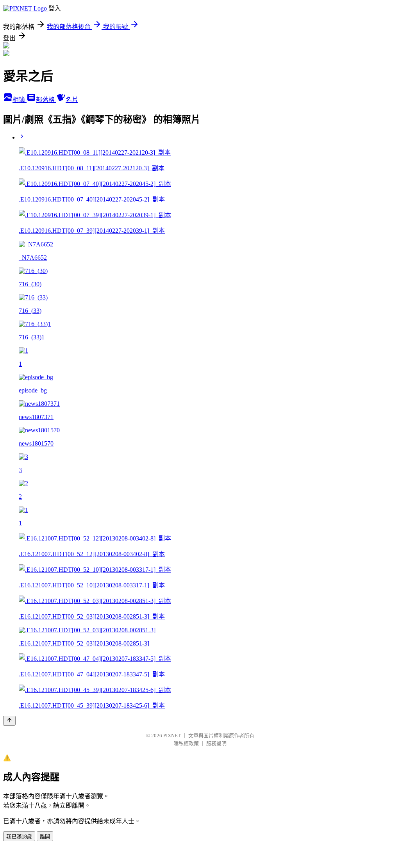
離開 (45, 837)
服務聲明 (216, 743)
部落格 (46, 99)
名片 (72, 99)
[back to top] (9, 721)
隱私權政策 (186, 743)
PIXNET (172, 735)
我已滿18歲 (19, 837)
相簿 (19, 99)
